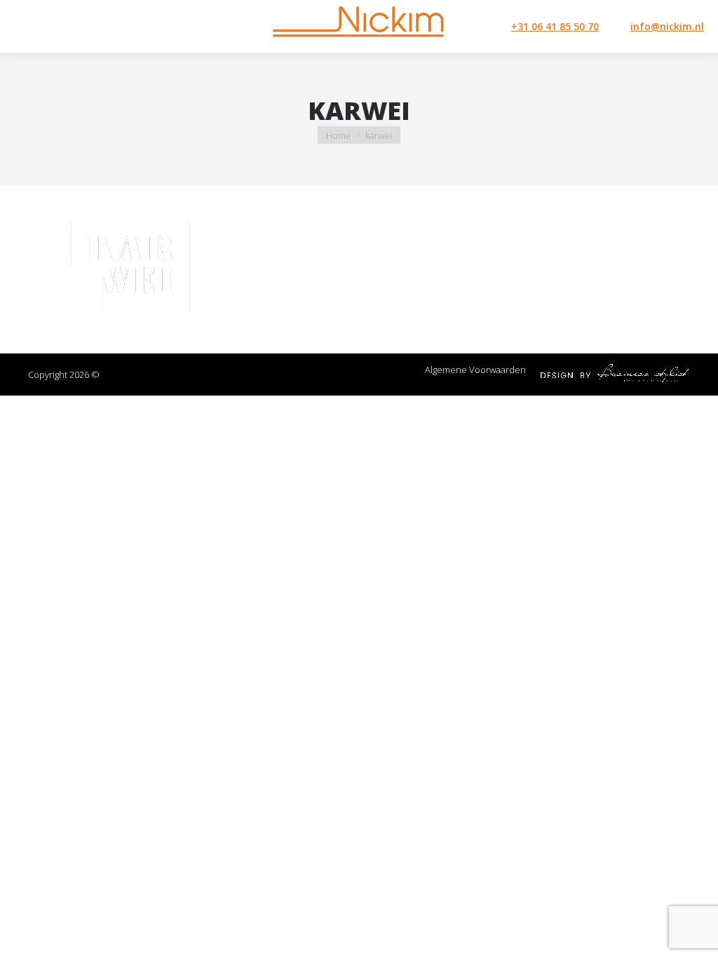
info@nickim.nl (667, 26)
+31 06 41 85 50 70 (555, 26)
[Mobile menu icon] (22, 26)
